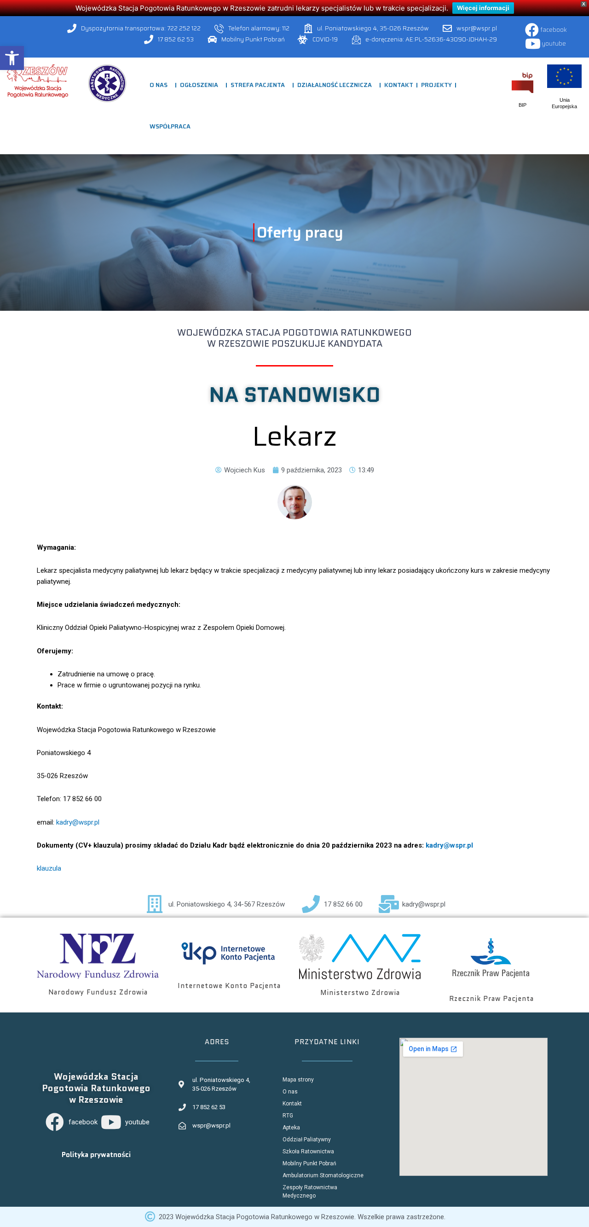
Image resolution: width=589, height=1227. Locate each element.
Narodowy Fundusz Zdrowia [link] (98, 992)
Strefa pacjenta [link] (258, 85)
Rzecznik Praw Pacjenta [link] (491, 999)
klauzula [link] (49, 868)
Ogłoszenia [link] (199, 85)
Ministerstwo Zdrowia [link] (360, 993)
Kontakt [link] (398, 85)
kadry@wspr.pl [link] (77, 822)
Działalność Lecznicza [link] (334, 85)
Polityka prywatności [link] (96, 1155)
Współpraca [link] (170, 126)
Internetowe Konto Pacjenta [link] (229, 986)
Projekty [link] (436, 85)
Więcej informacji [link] (483, 8)
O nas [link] (158, 85)
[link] (12, 58)
